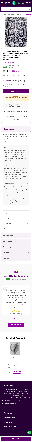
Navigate (8, 413)
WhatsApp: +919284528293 (12, 403)
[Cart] (30, 3)
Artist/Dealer (10, 427)
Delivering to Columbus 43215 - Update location (15, 85)
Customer (8, 422)
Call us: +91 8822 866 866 (12, 400)
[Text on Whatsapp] (19, 3)
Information (9, 418)
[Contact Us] (23, 3)
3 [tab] (14, 318)
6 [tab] (22, 318)
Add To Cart (17, 371)
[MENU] (2, 3)
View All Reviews (16, 324)
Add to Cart (16, 91)
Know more (23, 106)
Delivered (6, 81)
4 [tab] (17, 318)
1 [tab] (9, 318)
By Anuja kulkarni (11, 361)
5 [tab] (20, 318)
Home (3, 14)
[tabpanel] (16, 300)
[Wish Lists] (26, 3)
